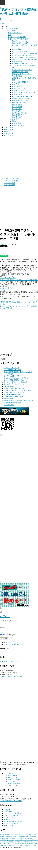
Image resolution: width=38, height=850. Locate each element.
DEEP (15, 834)
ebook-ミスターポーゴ (19, 41)
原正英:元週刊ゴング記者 (20, 98)
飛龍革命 (15, 121)
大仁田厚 (23, 843)
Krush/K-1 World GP (5, 836)
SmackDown (21, 838)
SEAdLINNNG (14, 838)
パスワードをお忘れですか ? (14, 644)
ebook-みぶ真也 (17, 94)
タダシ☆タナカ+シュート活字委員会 (25, 53)
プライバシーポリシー (11, 815)
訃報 (35, 845)
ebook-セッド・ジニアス (20, 90)
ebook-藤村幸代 (17, 117)
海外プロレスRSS (14, 779)
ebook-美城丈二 (17, 84)
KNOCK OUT (32, 834)
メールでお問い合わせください (11, 676)
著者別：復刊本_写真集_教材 (18, 39)
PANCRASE (25, 836)
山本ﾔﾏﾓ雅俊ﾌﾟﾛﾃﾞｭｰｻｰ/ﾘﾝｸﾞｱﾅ (22, 70)
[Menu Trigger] (2, 2)
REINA (2, 838)
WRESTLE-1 (33, 838)
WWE (1, 840)
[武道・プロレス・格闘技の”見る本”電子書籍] (19, 14)
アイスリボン (10, 840)
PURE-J (31, 836)
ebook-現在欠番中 (18, 125)
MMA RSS (11, 781)
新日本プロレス (15, 845)
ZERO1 (5, 840)
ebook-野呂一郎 (17, 119)
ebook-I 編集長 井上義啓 (20, 43)
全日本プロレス (17, 843)
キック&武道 (8, 133)
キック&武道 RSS (14, 783)
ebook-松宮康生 (17, 61)
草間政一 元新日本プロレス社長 (23, 63)
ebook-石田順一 (17, 109)
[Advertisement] (19, 157)
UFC (28, 838)
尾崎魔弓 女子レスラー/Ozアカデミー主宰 (18, 400)
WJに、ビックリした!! (7, 278)
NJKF (11, 836)
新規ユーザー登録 (10, 642)
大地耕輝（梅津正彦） (19, 103)
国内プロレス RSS (14, 777)
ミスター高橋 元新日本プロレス (23, 55)
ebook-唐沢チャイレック (20, 100)
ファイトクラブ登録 (12, 178)
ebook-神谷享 (16, 111)
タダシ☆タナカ (22, 842)
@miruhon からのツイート (9, 661)
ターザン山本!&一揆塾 (19, 51)
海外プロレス (8, 129)
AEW (4, 834)
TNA (26, 838)
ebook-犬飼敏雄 (17, 107)
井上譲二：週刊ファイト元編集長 (23, 57)
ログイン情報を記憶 (9, 635)
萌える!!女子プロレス (19, 113)
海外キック (30, 845)
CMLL (11, 834)
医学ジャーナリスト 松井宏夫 (22, 96)
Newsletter (7, 809)
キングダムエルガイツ (29, 840)
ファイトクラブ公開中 (11, 28)
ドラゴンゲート (31, 842)
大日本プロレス (31, 843)
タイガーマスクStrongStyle (11, 842)
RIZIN (8, 838)
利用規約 (7, 819)
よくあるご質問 (9, 817)
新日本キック (7, 845)
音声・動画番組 (9, 185)
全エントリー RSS (10, 773)
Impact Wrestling (25, 834)
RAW (34, 836)
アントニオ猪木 (19, 840)
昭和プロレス (23, 845)
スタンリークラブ (6, 288)
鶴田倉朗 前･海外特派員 (20, 72)
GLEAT (19, 834)
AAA (1, 834)
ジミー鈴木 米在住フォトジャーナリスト (18, 372)
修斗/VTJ (10, 843)
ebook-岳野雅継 (17, 105)
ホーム (6, 26)
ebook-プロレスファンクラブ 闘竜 (23, 92)
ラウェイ (5, 843)
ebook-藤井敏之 (17, 115)
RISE (5, 838)
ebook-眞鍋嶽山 (17, 76)
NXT (18, 836)
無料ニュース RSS (14, 775)
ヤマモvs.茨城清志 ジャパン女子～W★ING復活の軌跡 (19, 280)
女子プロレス (8, 135)
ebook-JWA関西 (17, 86)
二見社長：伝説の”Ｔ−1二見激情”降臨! (17, 390)
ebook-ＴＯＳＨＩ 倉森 (19, 88)
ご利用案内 (8, 811)
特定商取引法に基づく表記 (13, 821)
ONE (20, 836)
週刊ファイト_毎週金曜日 (17, 37)
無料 (9, 35)
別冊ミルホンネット (15, 33)
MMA (6, 131)
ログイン (5, 616)
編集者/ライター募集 (11, 823)
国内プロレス (8, 127)
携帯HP (2, 290)
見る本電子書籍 (9, 31)
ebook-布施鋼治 (17, 49)
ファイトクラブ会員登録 (12, 813)
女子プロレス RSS (14, 785)
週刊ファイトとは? (10, 825)
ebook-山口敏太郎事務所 (20, 82)
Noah (15, 836)
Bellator (8, 834)
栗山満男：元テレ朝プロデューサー (24, 59)
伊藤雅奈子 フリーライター (21, 74)
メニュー (3, 23)
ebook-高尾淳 (16, 123)
